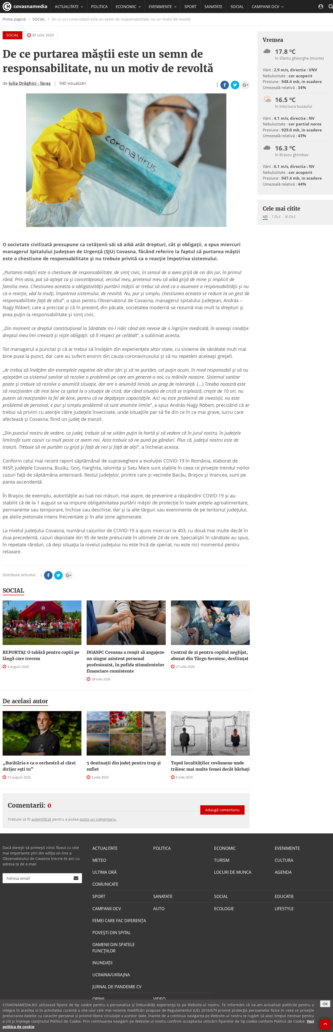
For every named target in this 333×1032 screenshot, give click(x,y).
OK (325, 1003)
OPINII (98, 999)
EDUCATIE (63, 19)
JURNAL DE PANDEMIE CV (117, 987)
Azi (265, 216)
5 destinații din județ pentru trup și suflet (124, 766)
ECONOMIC (225, 848)
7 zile (276, 216)
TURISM (221, 860)
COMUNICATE (105, 884)
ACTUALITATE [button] (67, 6)
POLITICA (99, 6)
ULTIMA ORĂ (104, 872)
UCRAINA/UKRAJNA (111, 975)
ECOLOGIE (224, 908)
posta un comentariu (98, 819)
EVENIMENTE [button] (161, 6)
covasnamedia (29, 6)
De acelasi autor (25, 701)
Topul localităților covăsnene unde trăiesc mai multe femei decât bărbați (210, 766)
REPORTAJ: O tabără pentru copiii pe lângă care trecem (41, 655)
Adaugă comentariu (222, 809)
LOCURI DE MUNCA (232, 872)
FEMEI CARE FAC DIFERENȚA (119, 920)
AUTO (158, 908)
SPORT (190, 6)
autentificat (41, 819)
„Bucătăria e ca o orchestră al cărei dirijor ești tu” (39, 766)
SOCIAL (237, 6)
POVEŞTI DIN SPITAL (111, 932)
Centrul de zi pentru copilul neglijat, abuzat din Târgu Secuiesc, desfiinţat (209, 655)
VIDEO (159, 999)
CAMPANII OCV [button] (266, 6)
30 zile (290, 216)
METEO (99, 860)
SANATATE (213, 6)
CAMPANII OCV (106, 908)
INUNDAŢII (102, 963)
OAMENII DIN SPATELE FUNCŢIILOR (113, 948)
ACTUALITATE (105, 848)
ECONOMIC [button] (126, 6)
